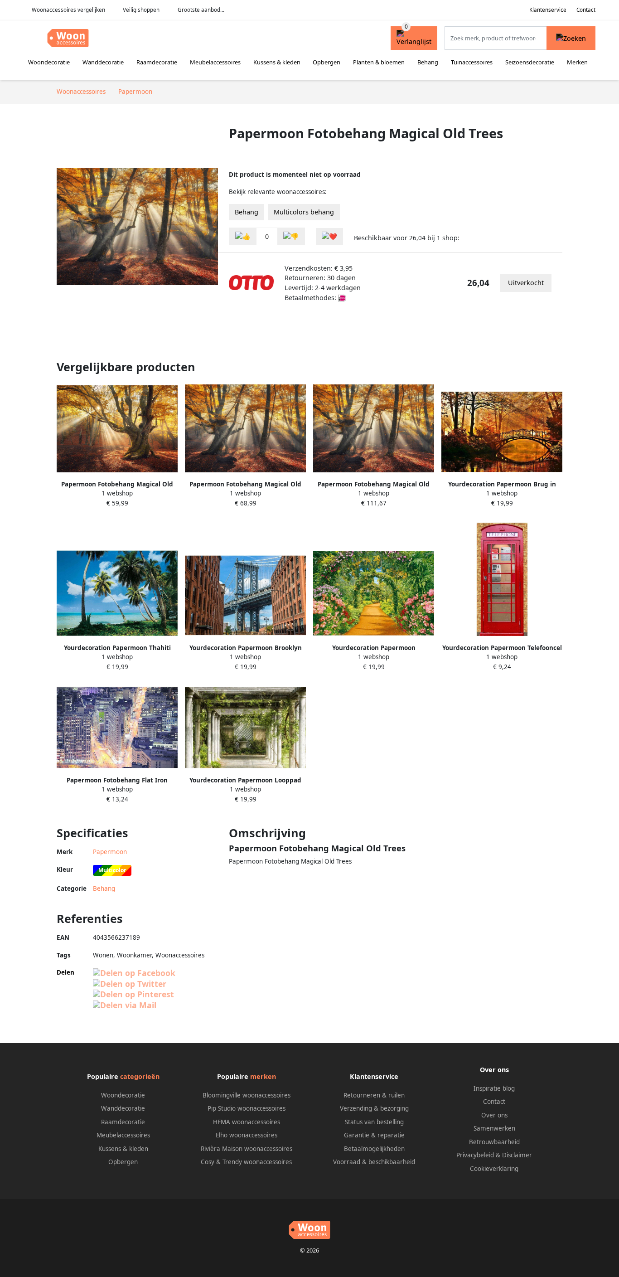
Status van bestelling (374, 1122)
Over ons (494, 1115)
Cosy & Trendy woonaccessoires (246, 1162)
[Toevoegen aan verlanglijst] (329, 236)
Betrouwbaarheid (494, 1142)
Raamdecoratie (156, 62)
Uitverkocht (526, 282)
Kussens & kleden (276, 62)
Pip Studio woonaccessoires (246, 1108)
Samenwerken (494, 1128)
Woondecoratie (49, 62)
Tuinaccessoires (472, 62)
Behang (427, 62)
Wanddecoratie (103, 62)
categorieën (140, 1076)
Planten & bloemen (379, 62)
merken (263, 1076)
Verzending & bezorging (374, 1108)
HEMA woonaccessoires (246, 1122)
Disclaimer (517, 1155)
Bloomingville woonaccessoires (246, 1095)
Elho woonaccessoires (246, 1135)
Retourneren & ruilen (374, 1095)
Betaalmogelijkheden (374, 1149)
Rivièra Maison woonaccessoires (246, 1149)
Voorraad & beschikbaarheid (374, 1162)
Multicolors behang (304, 212)
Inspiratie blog (494, 1088)
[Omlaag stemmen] (291, 236)
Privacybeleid (475, 1155)
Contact (585, 9)
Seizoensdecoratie (529, 62)
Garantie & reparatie (374, 1135)
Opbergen (326, 62)
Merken (577, 62)
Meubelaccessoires (215, 62)
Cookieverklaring (494, 1169)
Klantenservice (547, 9)
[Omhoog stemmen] (242, 236)
